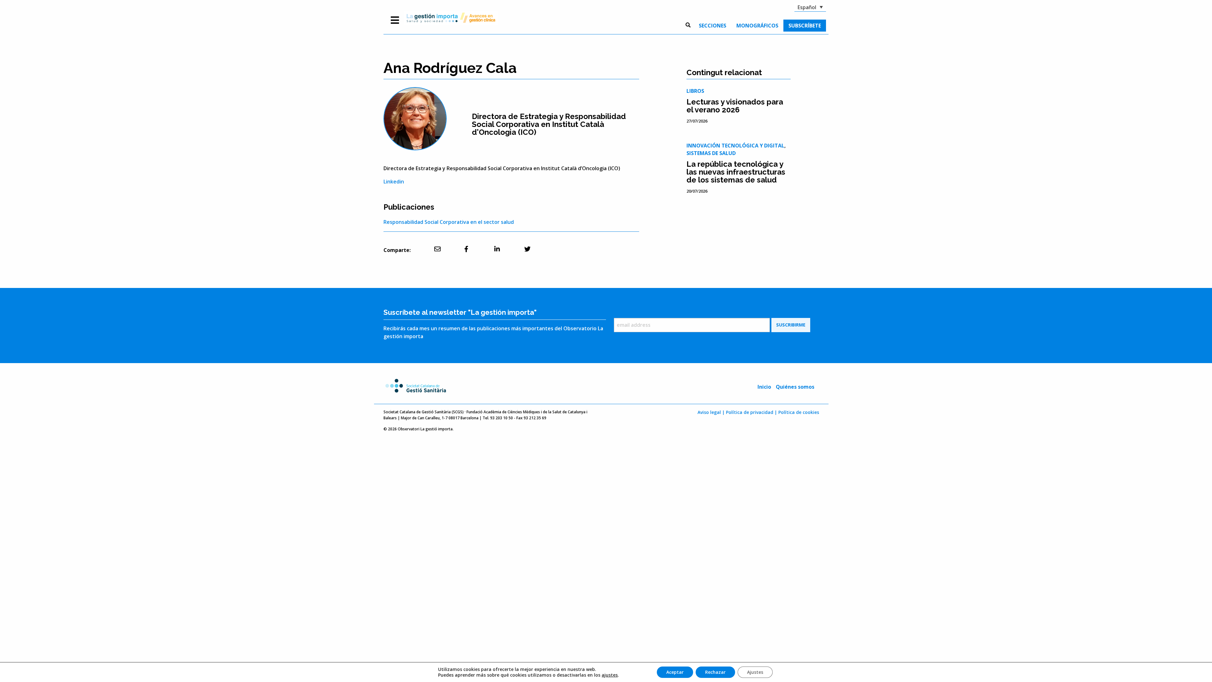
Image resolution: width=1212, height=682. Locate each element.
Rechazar (715, 672)
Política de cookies (798, 412)
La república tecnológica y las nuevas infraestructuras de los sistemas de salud (735, 171)
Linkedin (393, 181)
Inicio (764, 386)
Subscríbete (804, 25)
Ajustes (755, 672)
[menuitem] (712, 26)
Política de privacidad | (751, 412)
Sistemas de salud (711, 153)
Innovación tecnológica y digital (735, 145)
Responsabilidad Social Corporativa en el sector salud (448, 221)
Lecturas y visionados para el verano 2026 (734, 105)
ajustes (610, 675)
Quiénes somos (795, 386)
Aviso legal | (711, 412)
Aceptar (675, 672)
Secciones (712, 25)
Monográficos (757, 25)
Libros (695, 90)
